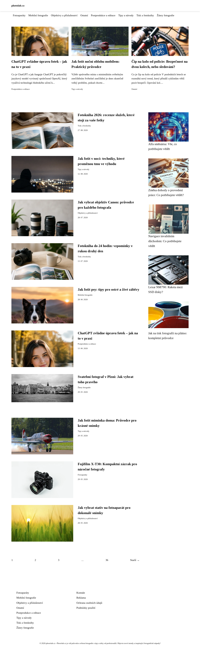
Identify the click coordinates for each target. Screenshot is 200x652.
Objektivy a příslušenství (64, 15)
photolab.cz (17, 5)
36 (107, 560)
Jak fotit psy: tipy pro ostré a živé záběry (108, 289)
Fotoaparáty (19, 15)
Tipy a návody (126, 15)
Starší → (135, 560)
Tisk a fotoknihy (145, 15)
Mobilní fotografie (38, 15)
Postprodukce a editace (103, 15)
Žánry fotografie (165, 15)
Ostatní (84, 15)
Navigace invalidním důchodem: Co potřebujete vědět (164, 241)
